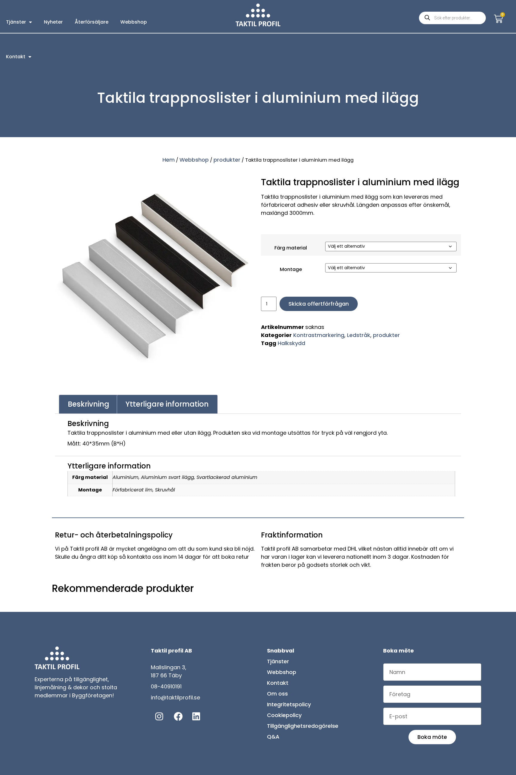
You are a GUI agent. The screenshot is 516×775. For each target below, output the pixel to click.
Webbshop (133, 22)
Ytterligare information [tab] (167, 404)
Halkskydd (291, 349)
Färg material (286, 248)
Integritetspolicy (289, 704)
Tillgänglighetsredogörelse (302, 726)
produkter (227, 159)
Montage (287, 272)
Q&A (273, 736)
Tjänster (16, 22)
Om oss (277, 693)
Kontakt (15, 56)
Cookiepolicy (284, 715)
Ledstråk (358, 341)
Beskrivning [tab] (88, 404)
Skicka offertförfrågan (322, 309)
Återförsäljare (91, 22)
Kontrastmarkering (318, 341)
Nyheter (53, 22)
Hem (168, 159)
